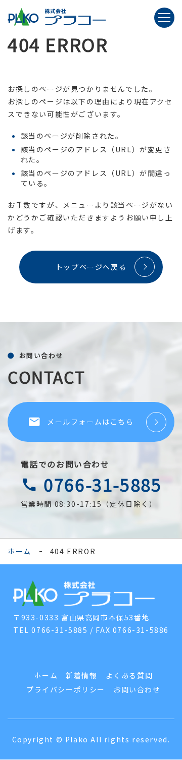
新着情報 (81, 675)
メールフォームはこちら (80, 421)
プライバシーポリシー (65, 689)
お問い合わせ (137, 689)
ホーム (19, 551)
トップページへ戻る (91, 267)
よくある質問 (129, 675)
